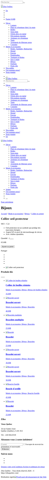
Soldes (8, 189)
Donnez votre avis (8, 467)
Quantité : (5, 238)
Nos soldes (10, 68)
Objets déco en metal (18, 34)
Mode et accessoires (13, 47)
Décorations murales (18, 36)
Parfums (13, 64)
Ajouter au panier (8, 246)
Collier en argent (37, 214)
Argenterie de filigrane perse (21, 42)
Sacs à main (14, 60)
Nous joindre (10, 72)
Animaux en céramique (19, 38)
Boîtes (12, 30)
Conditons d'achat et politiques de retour (30, 467)
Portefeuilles (15, 55)
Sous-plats (14, 32)
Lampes (13, 25)
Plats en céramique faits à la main (22, 27)
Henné (12, 51)
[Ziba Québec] (7, 7)
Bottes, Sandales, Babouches (21, 49)
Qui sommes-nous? (13, 70)
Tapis (12, 40)
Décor (8, 23)
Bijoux (13, 62)
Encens (13, 53)
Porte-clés (14, 66)
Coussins (13, 45)
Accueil (4, 214)
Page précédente (7, 202)
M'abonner (5, 449)
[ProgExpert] (30, 477)
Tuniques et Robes (17, 57)
